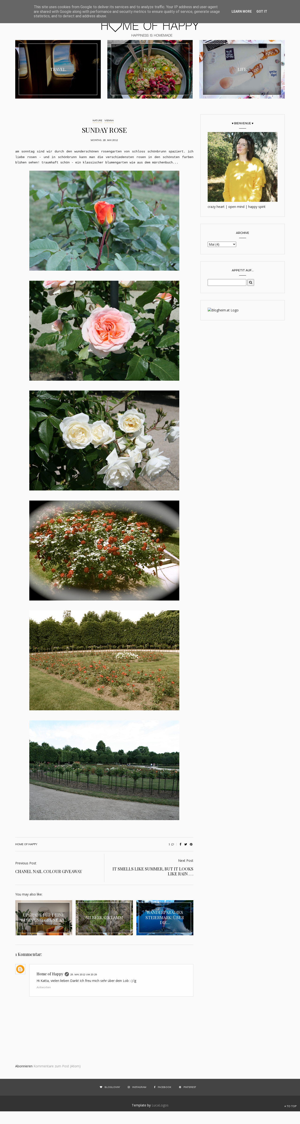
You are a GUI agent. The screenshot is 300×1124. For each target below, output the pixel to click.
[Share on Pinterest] (191, 844)
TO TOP (291, 1106)
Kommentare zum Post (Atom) (57, 1066)
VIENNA (109, 120)
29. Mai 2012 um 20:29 (83, 974)
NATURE (97, 120)
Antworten (44, 987)
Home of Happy (50, 973)
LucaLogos (160, 1105)
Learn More (242, 11)
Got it (261, 11)
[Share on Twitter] (185, 844)
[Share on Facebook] (180, 844)
